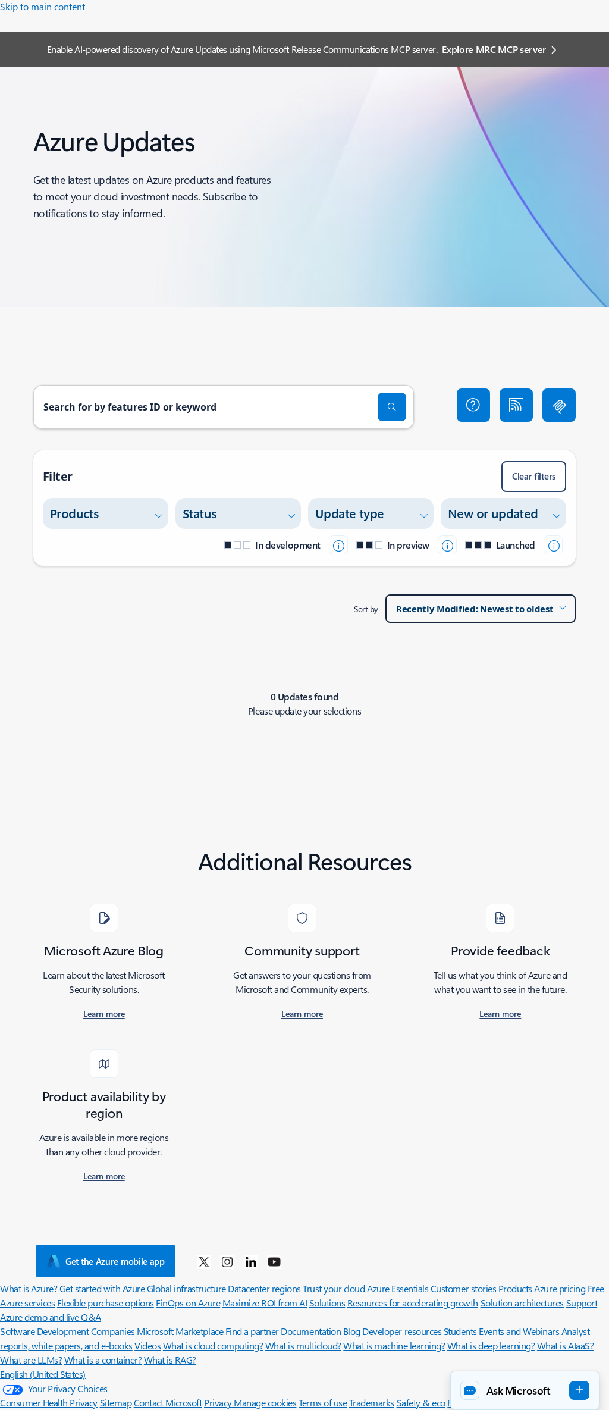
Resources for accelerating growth (412, 1302)
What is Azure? (28, 1288)
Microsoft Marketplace (180, 1331)
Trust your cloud (334, 1288)
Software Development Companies (67, 1331)
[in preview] (447, 545)
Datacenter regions (264, 1288)
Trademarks (371, 1402)
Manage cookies (265, 1402)
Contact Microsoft (168, 1402)
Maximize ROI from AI (264, 1302)
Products (515, 1288)
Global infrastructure (186, 1288)
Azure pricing (559, 1288)
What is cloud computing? (213, 1345)
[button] (473, 405)
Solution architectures (522, 1302)
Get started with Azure (102, 1288)
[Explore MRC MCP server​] (559, 405)
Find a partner (252, 1331)
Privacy (219, 1402)
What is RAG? (170, 1359)
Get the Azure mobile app (115, 1261)
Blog (351, 1331)
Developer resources (401, 1331)
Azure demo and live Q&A (50, 1317)
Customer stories (463, 1288)
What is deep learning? (491, 1345)
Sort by (366, 609)
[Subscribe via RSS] (516, 405)
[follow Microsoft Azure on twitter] (204, 1261)
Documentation (311, 1331)
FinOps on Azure (188, 1302)
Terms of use (323, 1402)
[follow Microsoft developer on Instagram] (227, 1261)
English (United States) (43, 1374)
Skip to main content (42, 6)
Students (460, 1331)
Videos (147, 1345)
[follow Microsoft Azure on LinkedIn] (251, 1261)
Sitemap (116, 1402)
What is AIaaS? (565, 1345)
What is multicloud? (303, 1345)
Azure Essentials (397, 1288)
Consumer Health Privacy (49, 1402)
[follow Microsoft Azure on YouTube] (274, 1261)
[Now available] (553, 545)
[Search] (392, 407)
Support (582, 1302)
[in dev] (338, 545)
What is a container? (103, 1359)
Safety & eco (421, 1402)
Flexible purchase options (105, 1302)
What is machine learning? (394, 1345)
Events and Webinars (519, 1331)
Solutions (327, 1302)
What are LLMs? (31, 1359)
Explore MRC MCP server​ (494, 49)
